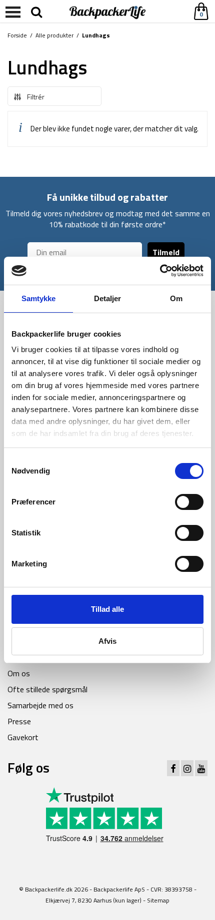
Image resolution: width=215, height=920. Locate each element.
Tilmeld (166, 252)
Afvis (107, 641)
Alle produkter (55, 35)
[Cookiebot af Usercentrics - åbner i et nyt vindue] (160, 270)
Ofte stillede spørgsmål (48, 689)
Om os (19, 673)
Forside (17, 35)
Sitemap (158, 900)
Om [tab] (176, 298)
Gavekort (23, 737)
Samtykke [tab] (39, 298)
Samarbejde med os (41, 705)
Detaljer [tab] (108, 298)
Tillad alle (107, 609)
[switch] (189, 502)
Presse (19, 721)
